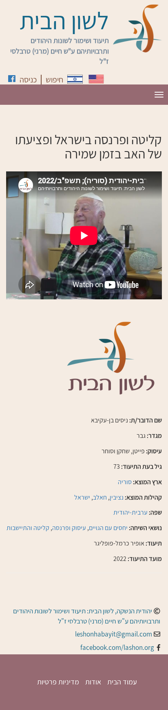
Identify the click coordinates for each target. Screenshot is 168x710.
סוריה (125, 482)
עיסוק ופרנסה (69, 528)
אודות (93, 681)
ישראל (82, 497)
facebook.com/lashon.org (117, 647)
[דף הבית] (137, 28)
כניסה (28, 79)
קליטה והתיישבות (28, 528)
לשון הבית (64, 20)
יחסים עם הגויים (108, 528)
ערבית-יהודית (130, 512)
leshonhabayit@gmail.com (113, 634)
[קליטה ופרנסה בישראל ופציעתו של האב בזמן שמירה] (75, 79)
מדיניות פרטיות (58, 681)
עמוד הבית (122, 681)
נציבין (117, 497)
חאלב (100, 497)
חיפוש (54, 79)
